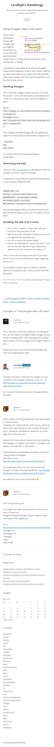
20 (17, 614)
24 (45, 614)
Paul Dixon (13, 282)
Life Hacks (7, 661)
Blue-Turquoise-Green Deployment (16, 581)
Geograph (7, 655)
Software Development (33, 279)
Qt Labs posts (22, 170)
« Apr (5, 619)
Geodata (6, 652)
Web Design (7, 721)
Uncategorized (8, 712)
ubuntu (6, 709)
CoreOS (6, 637)
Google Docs (8, 658)
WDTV (5, 718)
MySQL (5, 676)
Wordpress (7, 727)
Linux (5, 664)
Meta (5, 670)
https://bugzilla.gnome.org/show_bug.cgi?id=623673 (24, 461)
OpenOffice (7, 679)
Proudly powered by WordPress (14, 742)
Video (5, 715)
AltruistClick (7, 634)
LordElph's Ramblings (27, 5)
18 (4, 614)
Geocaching (7, 649)
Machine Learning (10, 667)
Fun (4, 646)
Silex (5, 694)
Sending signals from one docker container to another (23, 584)
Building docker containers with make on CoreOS (21, 569)
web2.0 (5, 724)
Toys (5, 706)
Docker (5, 643)
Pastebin (6, 685)
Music (5, 673)
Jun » (11, 619)
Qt (23, 279)
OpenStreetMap (9, 682)
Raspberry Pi (8, 691)
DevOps (6, 640)
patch (30, 74)
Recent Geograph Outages (39, 298)
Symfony (6, 703)
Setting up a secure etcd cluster (15, 572)
